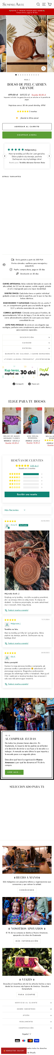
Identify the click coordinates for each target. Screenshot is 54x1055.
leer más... (14, 772)
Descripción (27, 337)
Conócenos (27, 890)
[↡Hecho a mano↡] (27, 860)
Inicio (26, 79)
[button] (23, 111)
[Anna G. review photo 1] (27, 560)
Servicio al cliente (26, 1003)
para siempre (27, 994)
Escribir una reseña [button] (27, 494)
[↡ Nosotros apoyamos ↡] (27, 911)
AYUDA (26, 1015)
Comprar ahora (27, 135)
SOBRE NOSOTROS (26, 1009)
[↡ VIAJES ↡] (27, 962)
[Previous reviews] (5, 156)
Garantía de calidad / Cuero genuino (27, 354)
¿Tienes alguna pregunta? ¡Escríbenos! (27, 359)
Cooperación (26, 1028)
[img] (10, 521)
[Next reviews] (49, 156)
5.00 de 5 (34, 466)
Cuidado (27, 343)
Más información (27, 941)
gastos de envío (25, 97)
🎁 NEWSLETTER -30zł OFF (14, 1051)
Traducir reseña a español (18, 610)
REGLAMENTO (26, 1022)
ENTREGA (27, 348)
